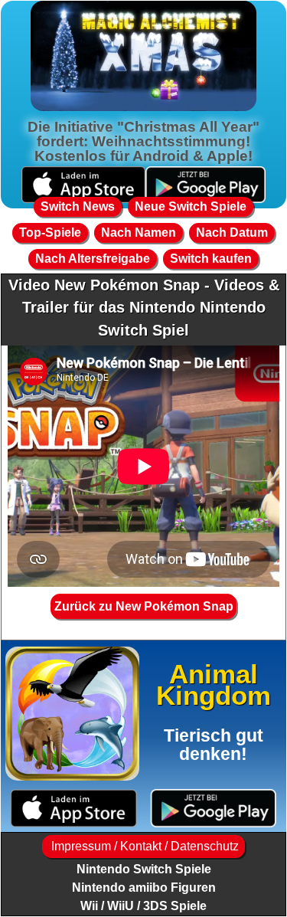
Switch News (78, 206)
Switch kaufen (211, 258)
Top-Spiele (50, 232)
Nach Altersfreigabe (92, 258)
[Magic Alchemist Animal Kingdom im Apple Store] (74, 808)
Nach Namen (138, 232)
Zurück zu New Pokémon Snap (143, 606)
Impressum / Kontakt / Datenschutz (143, 846)
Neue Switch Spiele (190, 206)
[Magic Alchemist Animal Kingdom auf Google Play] (214, 808)
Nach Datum (232, 232)
